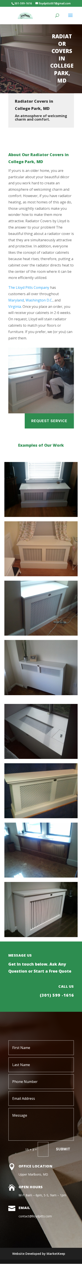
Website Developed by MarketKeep (38, 1254)
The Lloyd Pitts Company (28, 287)
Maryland (16, 300)
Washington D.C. (39, 300)
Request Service (49, 421)
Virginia (14, 306)
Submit (63, 1149)
